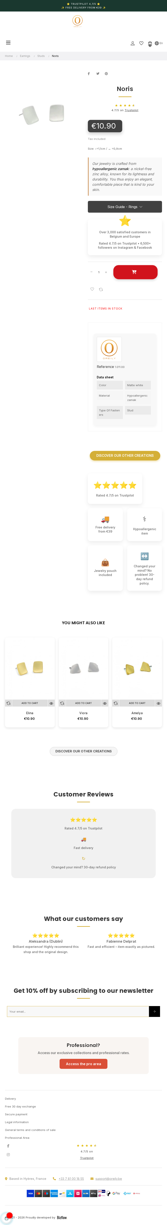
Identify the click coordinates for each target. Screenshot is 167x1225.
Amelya (137, 713)
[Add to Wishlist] (92, 289)
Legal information (17, 1127)
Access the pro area (83, 1069)
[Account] (132, 43)
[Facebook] (8, 1151)
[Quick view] (51, 703)
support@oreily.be (108, 1184)
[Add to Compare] (101, 289)
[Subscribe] (154, 1016)
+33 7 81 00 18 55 (71, 1184)
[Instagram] (8, 1159)
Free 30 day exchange (20, 1111)
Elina (29, 713)
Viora (83, 713)
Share (91, 73)
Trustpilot (131, 110)
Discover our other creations (125, 456)
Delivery (10, 1104)
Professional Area (17, 1143)
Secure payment (16, 1119)
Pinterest (108, 73)
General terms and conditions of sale (30, 1135)
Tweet (99, 73)
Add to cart (135, 272)
